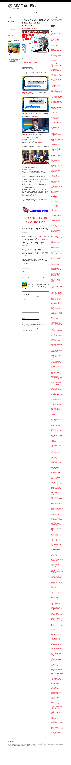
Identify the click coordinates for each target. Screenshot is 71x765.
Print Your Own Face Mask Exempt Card (57, 607)
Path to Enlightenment (54, 216)
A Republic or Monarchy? (54, 318)
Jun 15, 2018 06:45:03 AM (27, 175)
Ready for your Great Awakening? (56, 644)
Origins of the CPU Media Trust (55, 74)
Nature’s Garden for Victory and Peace (57, 202)
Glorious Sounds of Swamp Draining (56, 645)
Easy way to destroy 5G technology (56, 437)
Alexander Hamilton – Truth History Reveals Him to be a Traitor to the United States (56, 150)
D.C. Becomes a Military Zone (55, 458)
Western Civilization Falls (54, 205)
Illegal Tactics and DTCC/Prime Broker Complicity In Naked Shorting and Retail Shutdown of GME (57, 419)
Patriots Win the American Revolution (56, 732)
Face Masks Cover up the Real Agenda (57, 592)
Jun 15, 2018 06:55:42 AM (27, 134)
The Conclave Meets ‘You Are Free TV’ (57, 472)
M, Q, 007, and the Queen (55, 721)
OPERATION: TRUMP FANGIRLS (56, 729)
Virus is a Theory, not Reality (55, 200)
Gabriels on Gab (53, 457)
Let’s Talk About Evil (54, 403)
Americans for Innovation (12, 33)
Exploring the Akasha (54, 206)
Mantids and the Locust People (55, 299)
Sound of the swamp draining (55, 678)
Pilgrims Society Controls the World (56, 597)
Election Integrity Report (54, 346)
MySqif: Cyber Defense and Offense (56, 50)
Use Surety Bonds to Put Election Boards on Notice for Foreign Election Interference (56, 86)
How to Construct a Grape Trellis (56, 336)
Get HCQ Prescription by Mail (55, 548)
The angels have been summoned (56, 634)
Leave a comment (46, 277)
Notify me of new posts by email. (29, 330)
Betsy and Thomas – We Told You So (56, 519)
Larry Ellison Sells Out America (55, 518)
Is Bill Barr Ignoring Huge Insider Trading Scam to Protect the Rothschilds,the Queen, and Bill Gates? (57, 575)
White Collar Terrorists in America (56, 682)
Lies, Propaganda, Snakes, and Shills (56, 155)
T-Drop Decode (28, 277)
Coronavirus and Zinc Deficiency (56, 703)
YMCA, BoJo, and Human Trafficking (56, 312)
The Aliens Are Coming (54, 376)
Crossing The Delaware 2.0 (55, 467)
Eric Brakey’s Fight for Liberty (55, 340)
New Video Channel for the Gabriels (56, 304)
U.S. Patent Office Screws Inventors (56, 731)
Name (23, 309)
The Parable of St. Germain (55, 247)
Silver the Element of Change (55, 425)
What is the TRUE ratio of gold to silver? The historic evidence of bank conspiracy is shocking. (57, 245)
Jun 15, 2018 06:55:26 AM (27, 139)
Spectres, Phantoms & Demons (55, 603)
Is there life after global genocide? (56, 357)
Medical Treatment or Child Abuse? (56, 113)
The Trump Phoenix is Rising (55, 584)
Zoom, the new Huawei (54, 520)
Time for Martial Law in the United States (57, 530)
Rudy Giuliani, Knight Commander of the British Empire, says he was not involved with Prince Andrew (57, 262)
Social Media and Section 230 (55, 638)
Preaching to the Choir (54, 196)
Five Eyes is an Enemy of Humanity (56, 661)
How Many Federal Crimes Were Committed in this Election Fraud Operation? (56, 488)
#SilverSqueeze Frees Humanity (56, 426)
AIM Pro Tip (52, 494)
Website (23, 318)
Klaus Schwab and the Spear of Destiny (57, 394)
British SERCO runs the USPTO (56, 80)
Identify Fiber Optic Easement (55, 242)
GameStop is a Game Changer (55, 452)
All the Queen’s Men (54, 630)
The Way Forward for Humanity (55, 111)
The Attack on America (54, 515)
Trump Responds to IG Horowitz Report (29, 28)
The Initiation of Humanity (54, 693)
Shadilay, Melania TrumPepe (55, 540)
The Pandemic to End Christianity (56, 269)
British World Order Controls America (56, 629)
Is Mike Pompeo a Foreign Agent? (56, 544)
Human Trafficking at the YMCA (55, 303)
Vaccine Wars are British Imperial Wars (57, 679)
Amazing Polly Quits (54, 687)
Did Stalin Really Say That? (55, 268)
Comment (24, 299)
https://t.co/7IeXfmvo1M (33, 137)
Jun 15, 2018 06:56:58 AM (27, 70)
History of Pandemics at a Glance (56, 399)
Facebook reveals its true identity (56, 229)
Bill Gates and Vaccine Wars (55, 688)
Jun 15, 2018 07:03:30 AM (27, 67)
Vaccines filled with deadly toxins (56, 421)
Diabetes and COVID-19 (54, 665)
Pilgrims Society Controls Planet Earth (56, 586)
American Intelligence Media (40, 236)
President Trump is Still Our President (56, 313)
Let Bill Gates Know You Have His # (56, 692)
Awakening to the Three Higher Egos (56, 215)
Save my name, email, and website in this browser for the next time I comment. (34, 325)
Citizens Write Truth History (55, 144)
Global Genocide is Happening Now (56, 368)
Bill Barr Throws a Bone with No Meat (56, 555)
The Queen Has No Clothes (55, 683)
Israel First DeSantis (54, 112)
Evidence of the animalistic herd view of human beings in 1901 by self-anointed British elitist (57, 284)
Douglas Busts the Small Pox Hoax (56, 101)
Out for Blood (53, 655)
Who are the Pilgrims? (54, 210)
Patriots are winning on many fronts (56, 593)
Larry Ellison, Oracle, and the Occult (56, 503)
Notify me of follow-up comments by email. (31, 328)
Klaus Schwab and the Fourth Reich (56, 404)
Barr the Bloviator (53, 587)
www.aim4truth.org (40, 240)
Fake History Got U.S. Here (55, 143)
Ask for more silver (53, 441)
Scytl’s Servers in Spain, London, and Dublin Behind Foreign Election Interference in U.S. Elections (56, 360)
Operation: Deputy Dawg (54, 60)
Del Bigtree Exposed (54, 193)
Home (34, 12)
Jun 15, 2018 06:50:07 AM (27, 169)
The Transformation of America (55, 395)
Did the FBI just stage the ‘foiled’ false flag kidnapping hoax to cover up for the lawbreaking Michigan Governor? (57, 508)
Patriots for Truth (34, 249)
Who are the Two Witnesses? (55, 201)
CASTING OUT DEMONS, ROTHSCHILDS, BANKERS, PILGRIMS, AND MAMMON (57, 234)
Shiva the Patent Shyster (54, 668)
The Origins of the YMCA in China (56, 298)
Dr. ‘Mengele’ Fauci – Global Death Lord (57, 711)
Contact (37, 12)
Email (23, 314)
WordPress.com (35, 755)
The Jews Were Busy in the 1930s (56, 79)
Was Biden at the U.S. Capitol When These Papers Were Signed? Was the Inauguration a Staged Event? (56, 455)
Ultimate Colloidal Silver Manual (55, 264)
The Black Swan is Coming (55, 718)
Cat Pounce (52, 49)
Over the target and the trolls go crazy (56, 195)
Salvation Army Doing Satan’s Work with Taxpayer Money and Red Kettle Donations (57, 295)
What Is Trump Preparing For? (55, 468)
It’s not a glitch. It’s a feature (55, 482)
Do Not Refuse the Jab (54, 211)
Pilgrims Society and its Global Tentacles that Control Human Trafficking (55, 280)
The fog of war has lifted (54, 635)
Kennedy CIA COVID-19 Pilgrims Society (57, 696)
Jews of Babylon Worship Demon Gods (57, 59)
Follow (53, 25)
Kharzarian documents (54, 190)
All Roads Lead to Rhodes (55, 109)
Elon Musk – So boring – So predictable (57, 148)
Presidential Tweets (30, 63)
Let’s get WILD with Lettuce (55, 236)
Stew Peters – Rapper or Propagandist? (57, 166)
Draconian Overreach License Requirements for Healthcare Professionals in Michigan (55, 116)
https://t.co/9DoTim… (34, 116)
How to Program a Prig (54, 61)
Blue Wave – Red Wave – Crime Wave (56, 476)
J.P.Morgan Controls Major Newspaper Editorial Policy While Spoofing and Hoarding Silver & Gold (56, 612)
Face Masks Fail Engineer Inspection (56, 604)
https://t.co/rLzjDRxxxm (33, 147)
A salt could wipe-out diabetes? (55, 675)
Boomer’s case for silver (54, 414)
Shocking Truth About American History (57, 156)
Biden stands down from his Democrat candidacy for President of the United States (56, 56)
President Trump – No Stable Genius (56, 225)
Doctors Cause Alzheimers (55, 69)
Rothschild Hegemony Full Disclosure (56, 165)
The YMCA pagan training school (56, 302)
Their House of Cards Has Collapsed (56, 614)
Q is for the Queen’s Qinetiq (55, 408)
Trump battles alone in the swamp (56, 549)
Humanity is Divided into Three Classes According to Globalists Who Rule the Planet (57, 328)
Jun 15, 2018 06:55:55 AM (27, 113)
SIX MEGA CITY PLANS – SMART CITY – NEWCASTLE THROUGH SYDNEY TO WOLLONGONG (57, 83)
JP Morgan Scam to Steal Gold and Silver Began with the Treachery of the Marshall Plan (56, 589)
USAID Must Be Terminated (55, 45)
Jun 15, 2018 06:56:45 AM (27, 92)
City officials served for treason (55, 539)
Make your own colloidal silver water (56, 335)
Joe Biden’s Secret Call (54, 497)
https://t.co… (40, 142)
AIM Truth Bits (24, 5)
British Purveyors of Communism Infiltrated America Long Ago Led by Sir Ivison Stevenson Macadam (56, 274)
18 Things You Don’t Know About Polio (56, 188)
